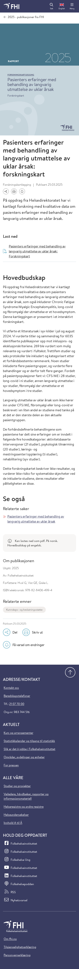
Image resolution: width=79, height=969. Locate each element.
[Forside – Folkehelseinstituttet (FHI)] (11, 6)
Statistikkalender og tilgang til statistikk (29, 741)
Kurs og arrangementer (18, 733)
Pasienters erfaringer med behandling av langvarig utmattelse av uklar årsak (35, 519)
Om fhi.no (10, 939)
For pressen (11, 765)
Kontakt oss (11, 688)
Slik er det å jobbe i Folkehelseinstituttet (29, 749)
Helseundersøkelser (16, 815)
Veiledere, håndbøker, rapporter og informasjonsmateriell (26, 796)
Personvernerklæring (17, 955)
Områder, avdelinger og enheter (24, 757)
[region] (39, 543)
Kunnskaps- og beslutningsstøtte (24, 609)
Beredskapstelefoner (17, 696)
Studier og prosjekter (17, 786)
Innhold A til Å (13, 823)
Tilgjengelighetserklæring (20, 947)
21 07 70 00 (16, 704)
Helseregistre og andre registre (24, 806)
